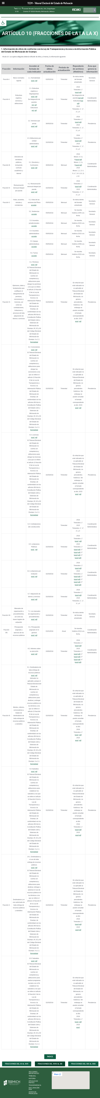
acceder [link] (33, 205)
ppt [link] (33, 105)
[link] (3, 23)
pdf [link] (36, 81)
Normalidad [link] (34, 342)
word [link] (33, 81)
